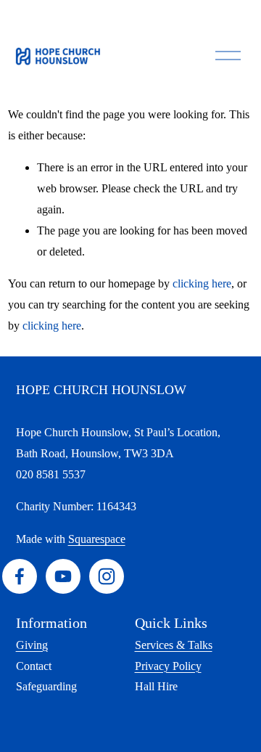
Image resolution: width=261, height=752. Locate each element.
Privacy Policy (168, 666)
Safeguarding (46, 686)
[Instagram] (106, 576)
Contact (33, 666)
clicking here (202, 283)
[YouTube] (63, 576)
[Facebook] (19, 576)
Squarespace (96, 539)
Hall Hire (156, 686)
